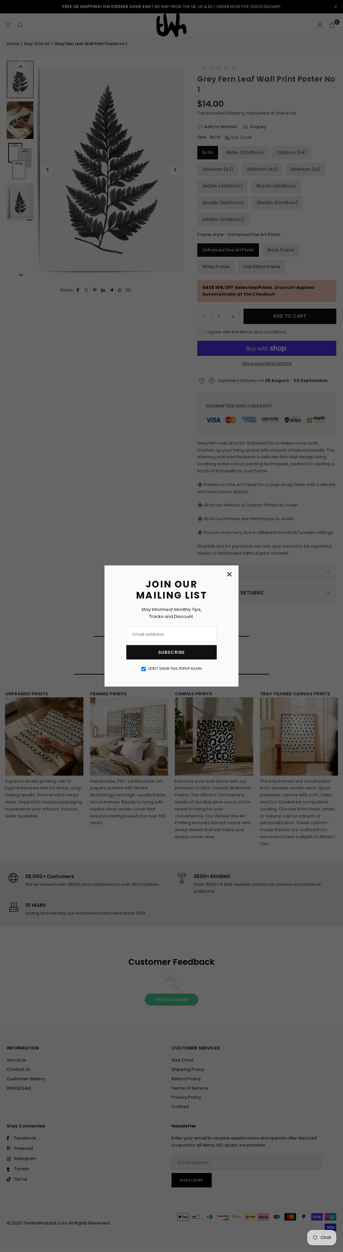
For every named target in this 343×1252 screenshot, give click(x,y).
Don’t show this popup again (175, 668)
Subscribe (171, 652)
